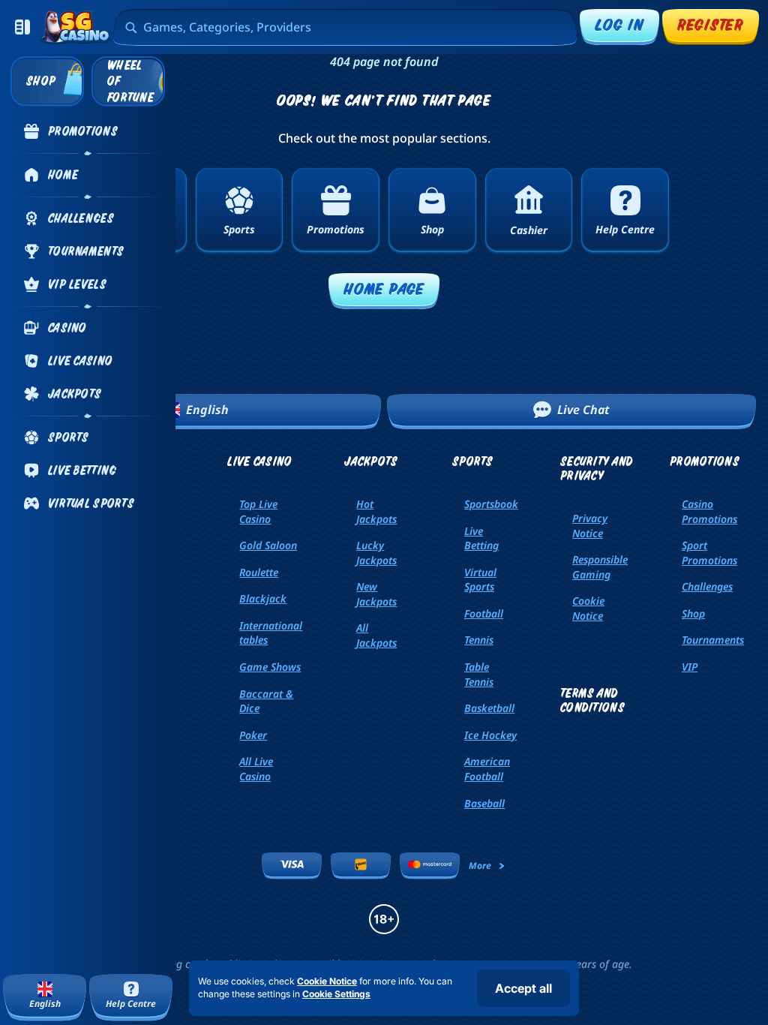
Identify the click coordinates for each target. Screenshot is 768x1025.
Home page (384, 288)
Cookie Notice (588, 608)
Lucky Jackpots (376, 552)
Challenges (707, 586)
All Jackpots (376, 635)
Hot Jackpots (376, 511)
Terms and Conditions (592, 700)
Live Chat (583, 409)
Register (710, 24)
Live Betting (481, 538)
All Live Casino (256, 768)
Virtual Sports (480, 579)
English (207, 409)
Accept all (523, 988)
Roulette (258, 572)
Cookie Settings (336, 994)
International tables (270, 633)
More (480, 865)
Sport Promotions (709, 552)
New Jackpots (376, 594)
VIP (690, 667)
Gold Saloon (268, 545)
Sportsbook (491, 504)
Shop (693, 613)
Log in (619, 24)
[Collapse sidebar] (23, 27)
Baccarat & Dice (266, 701)
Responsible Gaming (600, 567)
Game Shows (270, 667)
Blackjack (262, 598)
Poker (253, 735)
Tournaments (713, 640)
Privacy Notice (590, 525)
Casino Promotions (709, 511)
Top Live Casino (258, 511)
